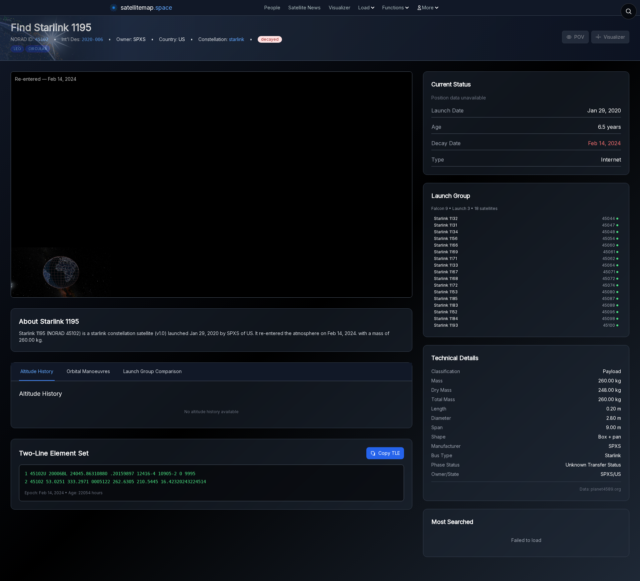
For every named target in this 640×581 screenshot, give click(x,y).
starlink (236, 39)
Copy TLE (389, 453)
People (272, 7)
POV (579, 37)
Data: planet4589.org (600, 489)
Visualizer (339, 7)
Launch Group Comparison (152, 371)
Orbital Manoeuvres (88, 371)
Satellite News (304, 7)
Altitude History (36, 371)
